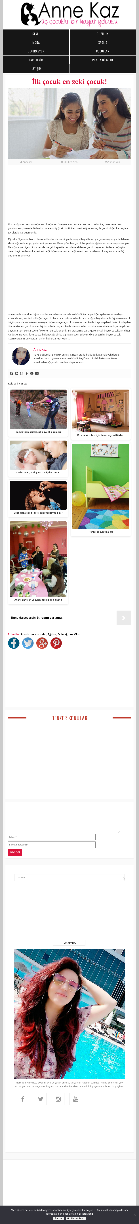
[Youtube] (31, 373)
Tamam (58, 1218)
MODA (36, 42)
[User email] (37, 373)
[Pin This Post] (57, 648)
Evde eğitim (65, 634)
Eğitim (52, 634)
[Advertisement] (69, 195)
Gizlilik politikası (75, 1218)
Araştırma (27, 634)
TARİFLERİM (36, 60)
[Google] (11, 373)
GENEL (36, 34)
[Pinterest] (16, 373)
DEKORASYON (36, 51)
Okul (77, 634)
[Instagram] (21, 373)
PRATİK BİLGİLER (102, 60)
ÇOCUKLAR (102, 51)
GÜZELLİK (102, 34)
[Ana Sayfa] (70, 26)
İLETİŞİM (36, 68)
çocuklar (41, 634)
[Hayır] (134, 1215)
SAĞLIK (102, 42)
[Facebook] (26, 373)
